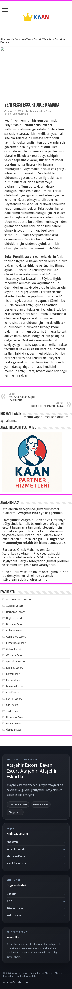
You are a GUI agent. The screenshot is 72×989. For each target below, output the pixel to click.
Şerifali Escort (14, 698)
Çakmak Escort (14, 630)
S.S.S (9, 901)
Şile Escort (12, 704)
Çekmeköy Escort (16, 636)
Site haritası (15, 908)
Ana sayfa (9, 982)
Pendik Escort (13, 692)
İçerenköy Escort (15, 661)
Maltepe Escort (14, 686)
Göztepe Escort (15, 655)
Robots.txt (14, 915)
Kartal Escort (13, 673)
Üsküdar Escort (14, 729)
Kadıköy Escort (14, 667)
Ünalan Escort (14, 723)
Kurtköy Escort (14, 680)
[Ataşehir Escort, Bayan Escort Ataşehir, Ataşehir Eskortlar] (36, 16)
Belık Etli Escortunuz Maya (47, 404)
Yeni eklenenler (17, 849)
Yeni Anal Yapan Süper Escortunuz (21, 397)
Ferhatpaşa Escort (16, 642)
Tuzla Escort (13, 711)
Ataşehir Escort (14, 605)
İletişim (11, 893)
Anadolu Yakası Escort (28, 39)
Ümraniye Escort (15, 717)
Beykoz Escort (14, 618)
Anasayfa (8, 39)
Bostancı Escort (15, 624)
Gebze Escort (13, 649)
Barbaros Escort (15, 611)
